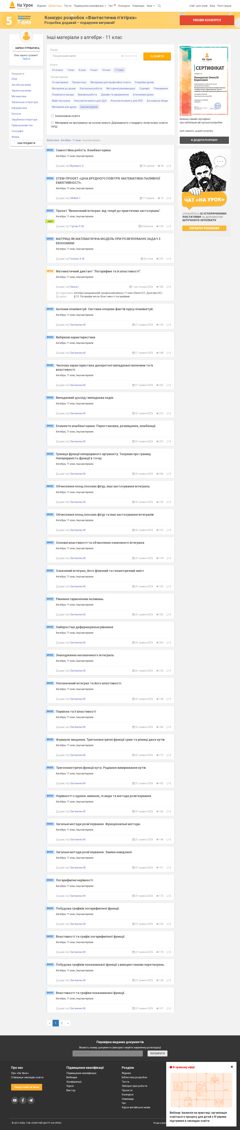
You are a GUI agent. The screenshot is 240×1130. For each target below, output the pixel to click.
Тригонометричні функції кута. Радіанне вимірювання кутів (101, 767)
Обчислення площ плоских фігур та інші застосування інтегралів (105, 514)
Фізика (15, 137)
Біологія (16, 113)
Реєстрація (224, 5)
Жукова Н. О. (77, 165)
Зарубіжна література (24, 119)
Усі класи (57, 70)
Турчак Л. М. (77, 226)
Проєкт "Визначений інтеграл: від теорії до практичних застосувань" (108, 211)
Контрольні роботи (91, 88)
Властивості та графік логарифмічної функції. (90, 936)
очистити (130, 56)
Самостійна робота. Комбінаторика (83, 150)
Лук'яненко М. (78, 324)
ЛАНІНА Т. (75, 198)
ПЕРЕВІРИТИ (157, 1053)
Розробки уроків (144, 82)
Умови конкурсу (207, 20)
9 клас (94, 70)
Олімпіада (138, 5)
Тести (67, 5)
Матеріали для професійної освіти (110, 82)
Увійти (26, 58)
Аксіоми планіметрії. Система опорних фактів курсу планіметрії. (105, 309)
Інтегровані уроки (143, 94)
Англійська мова (21, 84)
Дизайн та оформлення (115, 94)
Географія (17, 131)
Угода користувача (163, 1123)
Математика (19, 96)
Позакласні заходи (63, 94)
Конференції (74, 1081)
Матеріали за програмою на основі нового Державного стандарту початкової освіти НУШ (109, 124)
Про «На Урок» (20, 1073)
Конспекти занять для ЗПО (127, 100)
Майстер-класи (61, 100)
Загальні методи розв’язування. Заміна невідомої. (94, 852)
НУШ (14, 79)
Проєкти (127, 1090)
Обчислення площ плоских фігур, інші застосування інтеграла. (103, 486)
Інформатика (19, 108)
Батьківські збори (157, 100)
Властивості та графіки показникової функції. (90, 993)
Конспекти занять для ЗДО (90, 100)
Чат (112, 5)
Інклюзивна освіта (67, 116)
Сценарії (145, 88)
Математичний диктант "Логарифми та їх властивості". (98, 271)
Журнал (41, 5)
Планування (161, 88)
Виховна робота (87, 94)
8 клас (82, 70)
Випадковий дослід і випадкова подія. (85, 397)
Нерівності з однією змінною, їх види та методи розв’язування (103, 796)
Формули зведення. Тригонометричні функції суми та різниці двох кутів (110, 739)
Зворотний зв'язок (26, 1087)
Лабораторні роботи (134, 1086)
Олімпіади (128, 1099)
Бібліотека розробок (134, 1077)
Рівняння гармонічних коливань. (80, 599)
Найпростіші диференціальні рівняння (84, 627)
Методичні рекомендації (120, 88)
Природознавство (22, 125)
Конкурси (124, 5)
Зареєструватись (27, 48)
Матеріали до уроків (64, 88)
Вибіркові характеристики (75, 337)
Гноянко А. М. (77, 258)
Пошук (54, 49)
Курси (70, 1086)
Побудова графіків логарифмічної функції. (88, 908)
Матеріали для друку (64, 106)
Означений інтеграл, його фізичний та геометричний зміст (100, 571)
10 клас (106, 70)
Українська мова (21, 90)
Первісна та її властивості (76, 711)
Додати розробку (205, 140)
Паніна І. (74, 286)
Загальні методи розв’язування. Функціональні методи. (98, 824)
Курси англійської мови (136, 1107)
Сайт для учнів (198, 5)
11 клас (119, 70)
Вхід (212, 5)
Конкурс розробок (90, 17)
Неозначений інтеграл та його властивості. (89, 683)
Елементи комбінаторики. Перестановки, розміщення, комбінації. (106, 426)
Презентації (79, 82)
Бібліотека (55, 5)
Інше (150, 5)
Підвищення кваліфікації (89, 5)
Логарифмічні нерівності (74, 880)
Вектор (70, 1090)
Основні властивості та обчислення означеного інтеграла (100, 542)
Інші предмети (26, 143)
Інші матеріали (89, 106)
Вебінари (71, 1077)
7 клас (70, 70)
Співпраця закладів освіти (27, 1077)
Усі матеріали (60, 82)
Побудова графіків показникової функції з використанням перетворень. (110, 964)
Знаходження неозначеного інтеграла (85, 655)
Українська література (25, 102)
